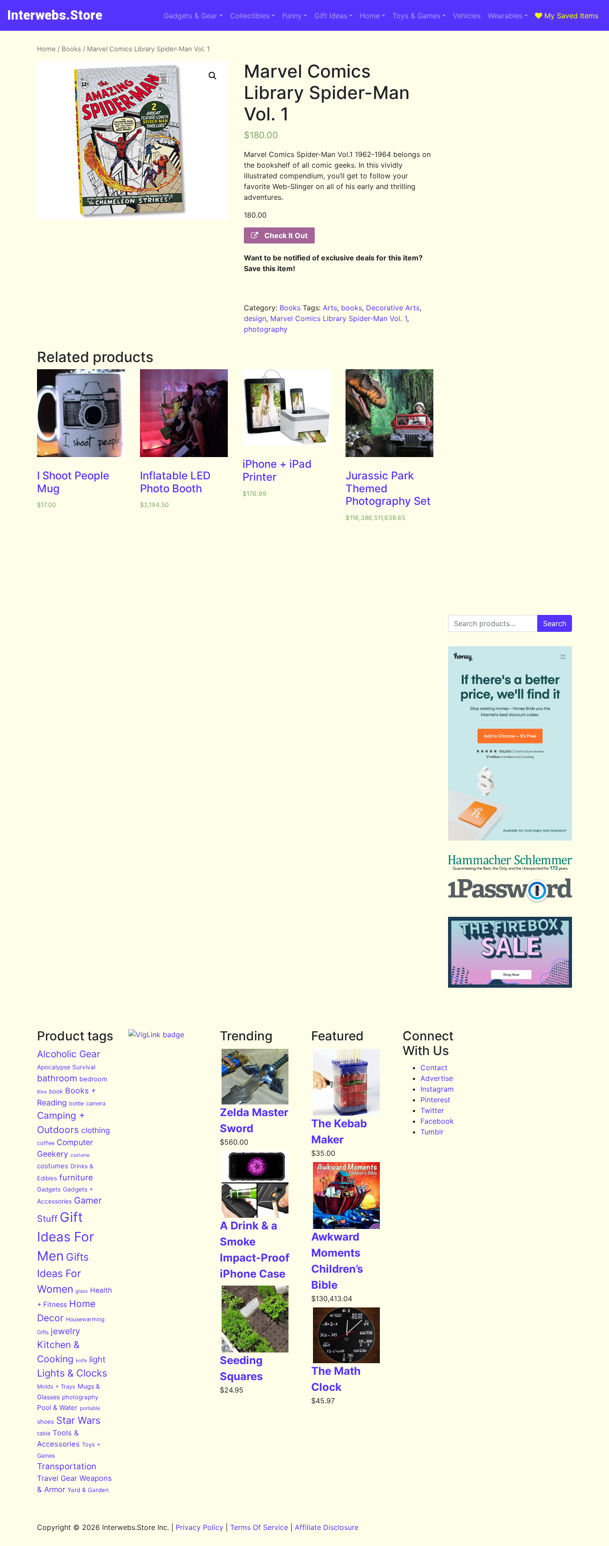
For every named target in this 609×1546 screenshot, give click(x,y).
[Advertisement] (510, 178)
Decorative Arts (393, 307)
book (56, 1091)
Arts (330, 307)
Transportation (66, 1466)
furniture (76, 1177)
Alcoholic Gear (68, 1054)
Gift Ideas (330, 15)
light (97, 1359)
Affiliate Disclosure (326, 1527)
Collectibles (250, 15)
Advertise (436, 1078)
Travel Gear (57, 1478)
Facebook (437, 1121)
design (255, 318)
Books (71, 49)
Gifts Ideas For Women (63, 1273)
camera (96, 1103)
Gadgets (49, 1189)
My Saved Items (570, 15)
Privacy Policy (199, 1527)
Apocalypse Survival (66, 1067)
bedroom (93, 1079)
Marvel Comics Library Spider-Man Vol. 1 (338, 318)
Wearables (505, 15)
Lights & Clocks (72, 1373)
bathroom (57, 1078)
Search (554, 623)
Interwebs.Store (55, 15)
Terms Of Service (259, 1527)
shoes (45, 1421)
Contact (434, 1067)
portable (90, 1408)
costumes (52, 1166)
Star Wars (78, 1420)
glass (81, 1291)
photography (266, 329)
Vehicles (467, 15)
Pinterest (435, 1099)
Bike (42, 1092)
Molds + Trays (56, 1386)
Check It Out (285, 235)
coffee (45, 1143)
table (43, 1433)
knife (81, 1360)
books (351, 307)
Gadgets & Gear (190, 15)
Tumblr (432, 1131)
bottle (76, 1103)
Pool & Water (57, 1407)
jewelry (65, 1331)
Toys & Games (416, 15)
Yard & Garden (88, 1489)
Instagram (437, 1088)
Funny (292, 15)
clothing (95, 1130)
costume (80, 1155)
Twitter (432, 1110)
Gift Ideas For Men (65, 1236)
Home (370, 15)
